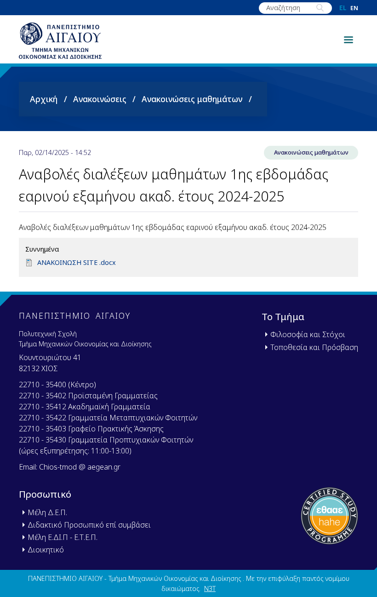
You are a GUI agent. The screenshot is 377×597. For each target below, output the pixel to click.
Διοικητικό (46, 550)
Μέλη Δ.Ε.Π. (47, 512)
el (343, 8)
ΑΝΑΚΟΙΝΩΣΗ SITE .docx (76, 262)
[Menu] (348, 39)
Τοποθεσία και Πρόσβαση (314, 347)
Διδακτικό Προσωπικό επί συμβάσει (89, 525)
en (354, 8)
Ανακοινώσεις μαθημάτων (192, 98)
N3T (210, 588)
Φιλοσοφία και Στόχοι (307, 334)
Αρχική (43, 98)
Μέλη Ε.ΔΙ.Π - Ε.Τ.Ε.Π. (62, 537)
